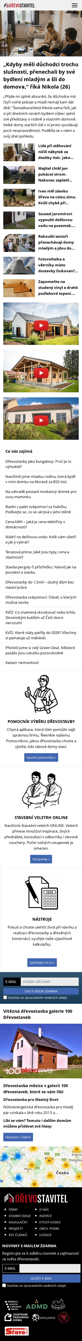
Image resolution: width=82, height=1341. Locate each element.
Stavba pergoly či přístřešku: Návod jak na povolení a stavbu (40, 569)
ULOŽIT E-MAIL (41, 1278)
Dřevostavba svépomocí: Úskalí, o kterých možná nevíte (40, 600)
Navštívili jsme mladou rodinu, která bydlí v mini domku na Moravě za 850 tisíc (40, 479)
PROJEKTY (16, 1228)
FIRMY (13, 1209)
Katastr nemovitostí (22, 662)
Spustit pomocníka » (41, 757)
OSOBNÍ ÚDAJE (20, 1216)
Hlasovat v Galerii (18, 1137)
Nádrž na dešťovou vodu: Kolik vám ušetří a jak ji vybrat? (40, 539)
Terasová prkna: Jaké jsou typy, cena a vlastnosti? (37, 554)
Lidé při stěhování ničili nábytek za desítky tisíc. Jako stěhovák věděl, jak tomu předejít (56, 157)
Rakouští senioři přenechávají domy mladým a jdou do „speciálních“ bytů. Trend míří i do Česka (57, 248)
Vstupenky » (41, 859)
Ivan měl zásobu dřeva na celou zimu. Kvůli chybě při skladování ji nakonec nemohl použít (58, 203)
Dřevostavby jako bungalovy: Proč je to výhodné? (38, 464)
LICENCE (45, 1235)
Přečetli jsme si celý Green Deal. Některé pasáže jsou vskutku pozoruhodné (40, 650)
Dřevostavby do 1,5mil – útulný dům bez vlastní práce (39, 585)
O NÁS (44, 1209)
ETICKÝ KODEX (49, 1222)
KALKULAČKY (18, 1222)
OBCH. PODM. (49, 1228)
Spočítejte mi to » (42, 962)
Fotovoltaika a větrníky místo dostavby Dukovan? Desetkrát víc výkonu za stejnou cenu (58, 271)
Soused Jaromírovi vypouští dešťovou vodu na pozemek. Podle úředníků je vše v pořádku (58, 225)
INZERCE (45, 1216)
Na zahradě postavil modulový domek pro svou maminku (41, 494)
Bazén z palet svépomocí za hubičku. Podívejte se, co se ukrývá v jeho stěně (38, 509)
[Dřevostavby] (19, 5)
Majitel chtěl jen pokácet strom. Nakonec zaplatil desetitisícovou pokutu (53, 180)
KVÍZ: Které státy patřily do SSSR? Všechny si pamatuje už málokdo (40, 635)
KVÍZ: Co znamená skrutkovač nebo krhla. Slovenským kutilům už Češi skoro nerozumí (40, 617)
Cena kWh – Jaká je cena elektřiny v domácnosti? (35, 524)
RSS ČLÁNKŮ (18, 1235)
